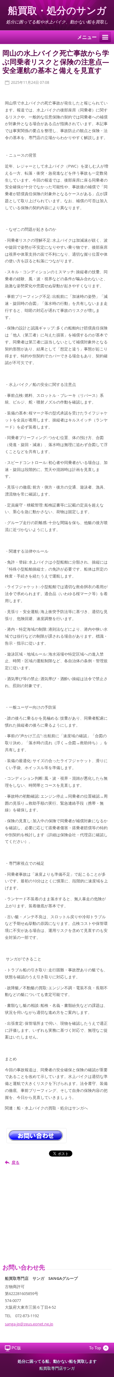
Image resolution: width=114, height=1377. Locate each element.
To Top (95, 1348)
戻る (15, 1162)
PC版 (16, 1348)
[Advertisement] (58, 1214)
